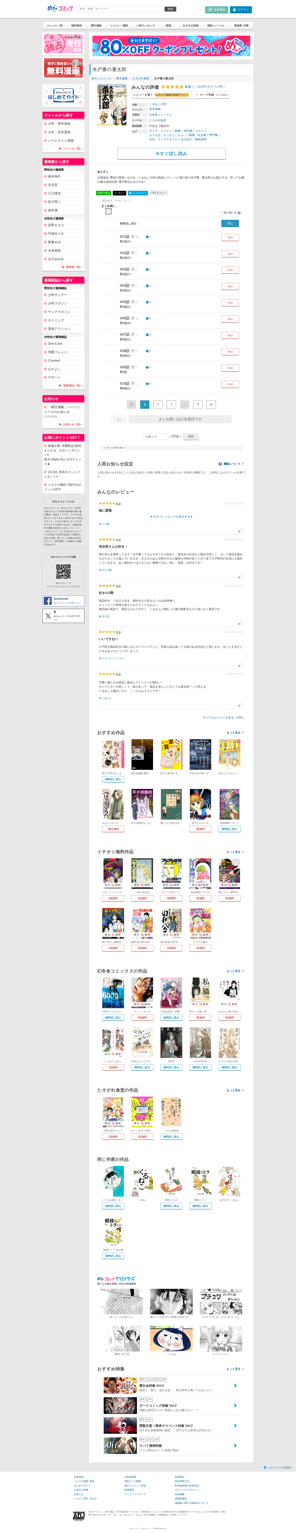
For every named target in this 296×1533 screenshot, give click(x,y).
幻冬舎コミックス (160, 114)
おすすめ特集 (191, 25)
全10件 (201, 86)
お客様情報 (130, 1477)
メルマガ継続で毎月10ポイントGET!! (62, 487)
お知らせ (79, 1494)
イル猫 (105, 523)
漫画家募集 (181, 1498)
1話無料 (113, 948)
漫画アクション (59, 328)
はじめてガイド (82, 1485)
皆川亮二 (54, 201)
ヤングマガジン (59, 311)
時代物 (188, 130)
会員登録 (79, 1477)
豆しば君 (107, 570)
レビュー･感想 (119, 25)
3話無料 (200, 898)
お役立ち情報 (81, 1489)
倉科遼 (53, 210)
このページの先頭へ (280, 1467)
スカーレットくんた (113, 658)
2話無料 (200, 828)
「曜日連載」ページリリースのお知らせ (62, 411)
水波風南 (54, 250)
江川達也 (54, 193)
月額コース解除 (132, 1481)
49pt (230, 237)
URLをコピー (158, 192)
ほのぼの (186, 139)
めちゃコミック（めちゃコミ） (140, 1528)
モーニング (56, 320)
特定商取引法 (182, 1481)
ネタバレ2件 (215, 86)
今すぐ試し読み (171, 153)
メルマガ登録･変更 (84, 1481)
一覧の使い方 (230, 212)
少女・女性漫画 (59, 132)
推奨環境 (129, 1489)
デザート (54, 377)
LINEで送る (103, 193)
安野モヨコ (56, 225)
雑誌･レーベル (216, 25)
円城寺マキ (56, 233)
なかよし (54, 369)
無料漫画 (76, 25)
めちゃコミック (101, 78)
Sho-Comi (55, 343)
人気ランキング (146, 25)
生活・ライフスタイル (163, 139)
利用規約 (179, 1477)
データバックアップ (135, 1494)
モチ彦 (105, 616)
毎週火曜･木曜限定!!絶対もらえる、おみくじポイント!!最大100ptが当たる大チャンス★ (63, 455)
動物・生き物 (197, 135)
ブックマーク (138, 193)
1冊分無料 (113, 828)
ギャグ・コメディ (160, 130)
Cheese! (54, 360)
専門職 (213, 135)
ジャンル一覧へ (73, 148)
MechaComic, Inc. (160, 1528)
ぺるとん (107, 698)
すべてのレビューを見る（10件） (224, 717)
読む (230, 223)
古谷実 (53, 185)
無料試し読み (113, 779)
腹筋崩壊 (200, 139)
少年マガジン (57, 303)
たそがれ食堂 (140, 78)
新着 (168, 25)
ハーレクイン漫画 (61, 140)
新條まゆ (54, 242)
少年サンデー (57, 295)
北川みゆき (56, 259)
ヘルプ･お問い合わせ (85, 1498)
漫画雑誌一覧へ (73, 385)
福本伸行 (54, 176)
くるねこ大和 (157, 104)
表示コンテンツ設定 (135, 1485)
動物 (178, 130)
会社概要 (179, 1494)
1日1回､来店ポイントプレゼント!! (62, 474)
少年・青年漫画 (59, 123)
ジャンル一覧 (54, 25)
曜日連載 (96, 25)
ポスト (121, 192)
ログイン (228, 472)
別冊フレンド (57, 352)
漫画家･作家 (241, 25)
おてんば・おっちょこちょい (167, 135)
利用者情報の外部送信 (187, 1485)
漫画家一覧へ (74, 267)
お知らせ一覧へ (73, 424)
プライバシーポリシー (187, 1489)
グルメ (200, 130)
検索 (170, 8)
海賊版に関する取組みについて (192, 1503)
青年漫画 (121, 78)
